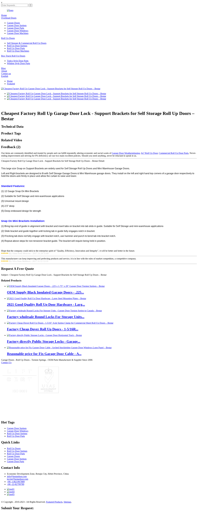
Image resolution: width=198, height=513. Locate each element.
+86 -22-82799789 (15, 484)
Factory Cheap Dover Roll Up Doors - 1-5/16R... (42, 329)
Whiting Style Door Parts (18, 63)
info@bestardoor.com (17, 476)
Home (4, 15)
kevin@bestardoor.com (17, 479)
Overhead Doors (8, 18)
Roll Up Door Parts (16, 48)
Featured (11, 83)
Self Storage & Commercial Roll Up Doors (26, 43)
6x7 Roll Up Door (149, 153)
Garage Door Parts (15, 28)
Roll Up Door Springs (17, 45)
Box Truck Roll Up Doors (13, 56)
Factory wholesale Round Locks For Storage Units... (45, 317)
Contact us (6, 73)
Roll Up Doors (8, 38)
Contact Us (6, 362)
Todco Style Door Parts (17, 61)
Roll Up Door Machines (18, 51)
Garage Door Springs (17, 25)
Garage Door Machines (17, 33)
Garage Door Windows (17, 30)
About (4, 71)
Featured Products (54, 502)
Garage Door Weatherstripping (126, 153)
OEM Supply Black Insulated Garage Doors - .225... (45, 292)
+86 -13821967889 (16, 481)
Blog (3, 68)
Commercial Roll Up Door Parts (173, 153)
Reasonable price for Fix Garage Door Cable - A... (44, 354)
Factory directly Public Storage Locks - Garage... (43, 341)
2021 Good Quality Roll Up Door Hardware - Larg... (46, 304)
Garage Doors (13, 23)
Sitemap (67, 502)
